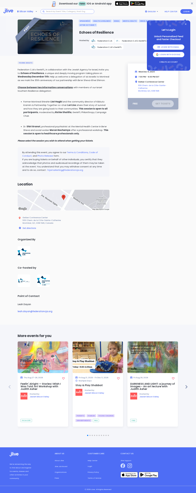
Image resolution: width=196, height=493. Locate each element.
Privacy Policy (93, 472)
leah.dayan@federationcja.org (35, 311)
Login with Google (170, 54)
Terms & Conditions (77, 152)
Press (57, 478)
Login (186, 11)
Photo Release (45, 155)
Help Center (171, 11)
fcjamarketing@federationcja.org (65, 170)
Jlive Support (126, 460)
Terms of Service (94, 478)
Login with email (170, 47)
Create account (168, 62)
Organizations (61, 472)
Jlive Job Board (61, 466)
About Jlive (59, 460)
